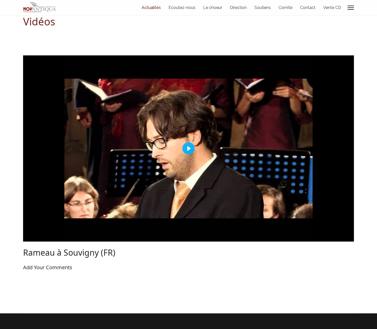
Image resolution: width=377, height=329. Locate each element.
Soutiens (262, 7)
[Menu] (351, 7)
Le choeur (212, 7)
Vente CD (332, 7)
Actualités (151, 7)
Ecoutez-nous (181, 7)
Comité (285, 7)
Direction (238, 7)
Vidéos (39, 21)
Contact (307, 7)
